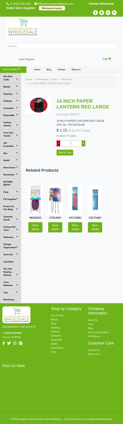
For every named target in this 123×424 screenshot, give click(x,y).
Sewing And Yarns (9, 228)
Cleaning (7, 94)
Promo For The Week (8, 208)
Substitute (8, 262)
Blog (49, 69)
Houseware (8, 174)
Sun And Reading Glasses (7, 272)
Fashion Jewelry (7, 124)
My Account (94, 354)
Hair (5, 153)
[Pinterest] (114, 12)
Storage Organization (9, 246)
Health (6, 160)
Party (5, 192)
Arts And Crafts (7, 78)
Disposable (8, 115)
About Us (92, 320)
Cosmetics (8, 108)
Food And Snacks (8, 134)
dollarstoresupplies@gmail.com (55, 3)
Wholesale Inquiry (52, 8)
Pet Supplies (9, 199)
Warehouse (8, 299)
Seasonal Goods (7, 218)
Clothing (7, 101)
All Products (94, 336)
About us (76, 69)
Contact (61, 69)
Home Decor (9, 167)
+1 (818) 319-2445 (20, 3)
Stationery (8, 237)
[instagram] (108, 12)
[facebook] (95, 12)
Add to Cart (64, 152)
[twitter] (101, 12)
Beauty (6, 87)
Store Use (8, 254)
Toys (5, 292)
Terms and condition (98, 332)
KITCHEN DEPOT (7, 183)
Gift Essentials (8, 144)
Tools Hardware (8, 284)
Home (37, 69)
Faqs (90, 324)
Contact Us (93, 350)
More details (35, 227)
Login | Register (26, 59)
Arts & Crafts (57, 315)
